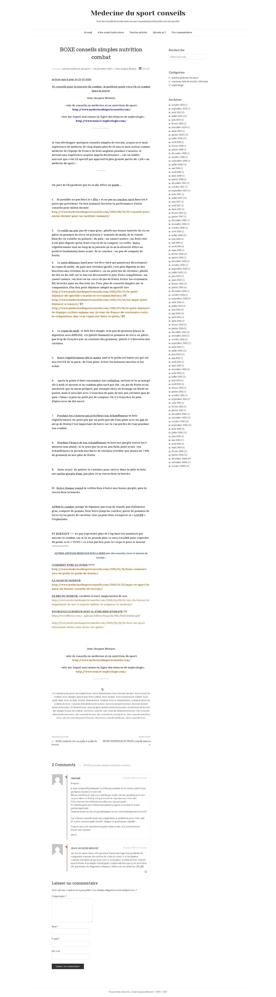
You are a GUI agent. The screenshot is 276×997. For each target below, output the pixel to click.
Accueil (88, 32)
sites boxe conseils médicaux (110, 718)
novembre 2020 (179, 127)
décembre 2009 (179, 458)
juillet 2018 (177, 164)
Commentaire (59, 896)
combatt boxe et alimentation (115, 700)
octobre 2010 (178, 421)
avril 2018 (176, 172)
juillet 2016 (177, 235)
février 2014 (177, 324)
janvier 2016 (177, 257)
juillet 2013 (177, 350)
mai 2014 (176, 313)
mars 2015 (177, 280)
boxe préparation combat (129, 697)
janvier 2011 (177, 410)
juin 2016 (176, 239)
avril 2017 (176, 205)
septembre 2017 (179, 190)
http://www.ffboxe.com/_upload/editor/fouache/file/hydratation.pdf (96, 615)
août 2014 (176, 302)
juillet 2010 (177, 432)
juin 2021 (176, 120)
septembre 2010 (179, 425)
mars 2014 (176, 321)
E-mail (56, 938)
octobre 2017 (178, 187)
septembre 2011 (179, 399)
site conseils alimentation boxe (119, 711)
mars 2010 (177, 447)
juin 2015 (176, 276)
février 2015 (177, 283)
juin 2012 (176, 380)
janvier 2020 (178, 135)
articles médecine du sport (76, 69)
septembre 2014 (179, 298)
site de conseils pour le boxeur (78, 718)
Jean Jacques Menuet (125, 69)
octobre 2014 (178, 295)
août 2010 (176, 429)
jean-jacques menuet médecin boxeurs (107, 707)
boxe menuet (108, 697)
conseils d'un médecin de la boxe (88, 704)
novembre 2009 (179, 462)
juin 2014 (176, 309)
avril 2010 (176, 444)
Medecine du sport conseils (138, 13)
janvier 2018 (177, 179)
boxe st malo (70, 700)
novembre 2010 (179, 417)
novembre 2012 (179, 369)
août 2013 (176, 347)
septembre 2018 (179, 161)
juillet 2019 (177, 138)
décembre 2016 (179, 220)
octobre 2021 (178, 105)
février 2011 (177, 406)
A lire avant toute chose (111, 32)
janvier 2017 (177, 216)
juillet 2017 (177, 198)
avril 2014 (176, 317)
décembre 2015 (179, 261)
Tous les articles (138, 32)
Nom (55, 926)
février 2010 (177, 451)
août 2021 (176, 112)
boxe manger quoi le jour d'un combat (82, 697)
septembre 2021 (179, 108)
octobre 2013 (178, 339)
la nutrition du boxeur (139, 707)
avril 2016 (176, 246)
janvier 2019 (177, 149)
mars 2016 (176, 250)
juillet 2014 (177, 306)
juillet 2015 (177, 272)
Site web (56, 951)
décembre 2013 (179, 332)
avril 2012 (176, 384)
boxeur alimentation (88, 700)
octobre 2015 (178, 265)
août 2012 (176, 373)
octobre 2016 (178, 228)
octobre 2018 (178, 157)
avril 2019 (176, 142)
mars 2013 (176, 365)
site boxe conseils (93, 711)
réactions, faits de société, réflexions (190, 81)
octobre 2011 (178, 395)
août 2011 (176, 403)
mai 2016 (176, 242)
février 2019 (177, 146)
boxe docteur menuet (123, 693)
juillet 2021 (177, 116)
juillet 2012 (177, 376)
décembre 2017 (179, 183)
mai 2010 (176, 440)
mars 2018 (176, 175)
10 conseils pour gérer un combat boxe (72, 693)
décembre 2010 (179, 414)
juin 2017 (176, 201)
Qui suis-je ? (159, 32)
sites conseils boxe (135, 718)
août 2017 (176, 194)
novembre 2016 (179, 224)
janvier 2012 (177, 391)
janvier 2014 (177, 328)
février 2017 (177, 213)
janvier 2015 (177, 287)
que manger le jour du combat (68, 711)
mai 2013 (176, 358)
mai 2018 (176, 168)
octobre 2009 (178, 466)
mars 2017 (176, 209)
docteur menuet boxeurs (118, 704)
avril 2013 (176, 362)
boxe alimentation (102, 693)
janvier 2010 (177, 455)
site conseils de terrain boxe (111, 714)
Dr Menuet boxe (79, 707)
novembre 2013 (179, 335)
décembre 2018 (179, 153)
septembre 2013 (179, 343)
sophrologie (178, 85)
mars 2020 (177, 131)
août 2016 (176, 231)
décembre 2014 (179, 291)
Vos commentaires (182, 32)
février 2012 (177, 388)
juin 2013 (176, 354)
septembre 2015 (179, 268)
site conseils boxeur (85, 714)
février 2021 (177, 123)
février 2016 (177, 254)
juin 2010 (176, 436)
